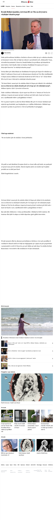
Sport (11, 464)
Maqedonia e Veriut (20, 6)
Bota (32, 6)
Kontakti (35, 470)
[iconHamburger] (4, 1)
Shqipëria (8, 6)
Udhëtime (50, 464)
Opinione (23, 464)
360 (18, 464)
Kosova (13, 6)
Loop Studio (46, 471)
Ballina (3, 464)
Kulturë (28, 464)
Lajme (2, 6)
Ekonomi (45, 464)
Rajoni (28, 6)
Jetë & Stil (33, 464)
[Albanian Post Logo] (27, 1)
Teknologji (39, 464)
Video (15, 464)
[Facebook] (46, 53)
